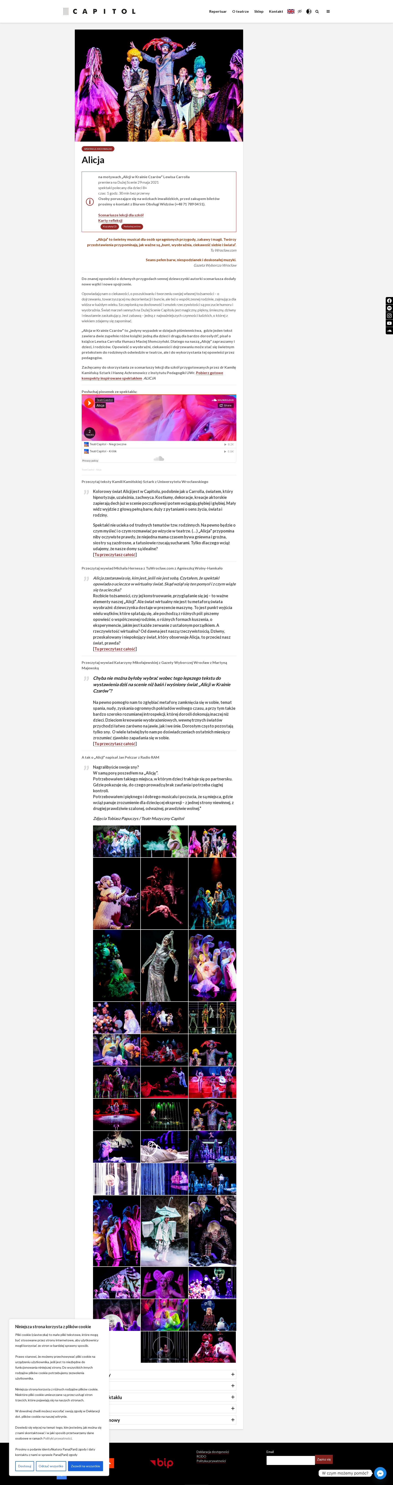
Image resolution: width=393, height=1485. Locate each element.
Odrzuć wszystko (51, 1466)
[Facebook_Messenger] (380, 1473)
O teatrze (240, 11)
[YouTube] (389, 323)
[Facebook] (389, 300)
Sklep (259, 11)
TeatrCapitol (88, 469)
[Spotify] (389, 308)
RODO (201, 1456)
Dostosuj (24, 1466)
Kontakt (276, 11)
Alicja (98, 469)
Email (270, 1452)
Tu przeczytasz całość (114, 554)
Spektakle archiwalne (98, 149)
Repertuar (218, 11)
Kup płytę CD (109, 226)
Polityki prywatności (57, 1438)
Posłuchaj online (132, 226)
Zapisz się (324, 1459)
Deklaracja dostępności (212, 1452)
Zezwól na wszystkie (85, 1466)
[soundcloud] (389, 330)
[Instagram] (389, 315)
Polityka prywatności (211, 1461)
